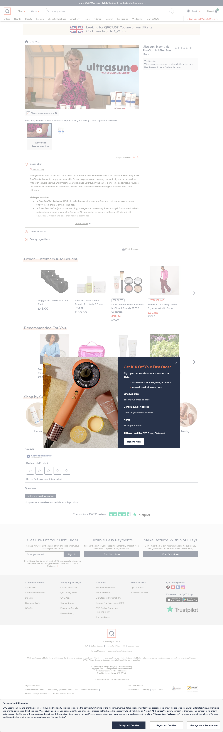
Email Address (131, 393)
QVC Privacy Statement (153, 433)
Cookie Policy (58, 717)
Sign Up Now (134, 441)
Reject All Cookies (166, 725)
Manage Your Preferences (204, 725)
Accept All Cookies (128, 725)
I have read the (145, 433)
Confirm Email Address (136, 406)
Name (127, 419)
